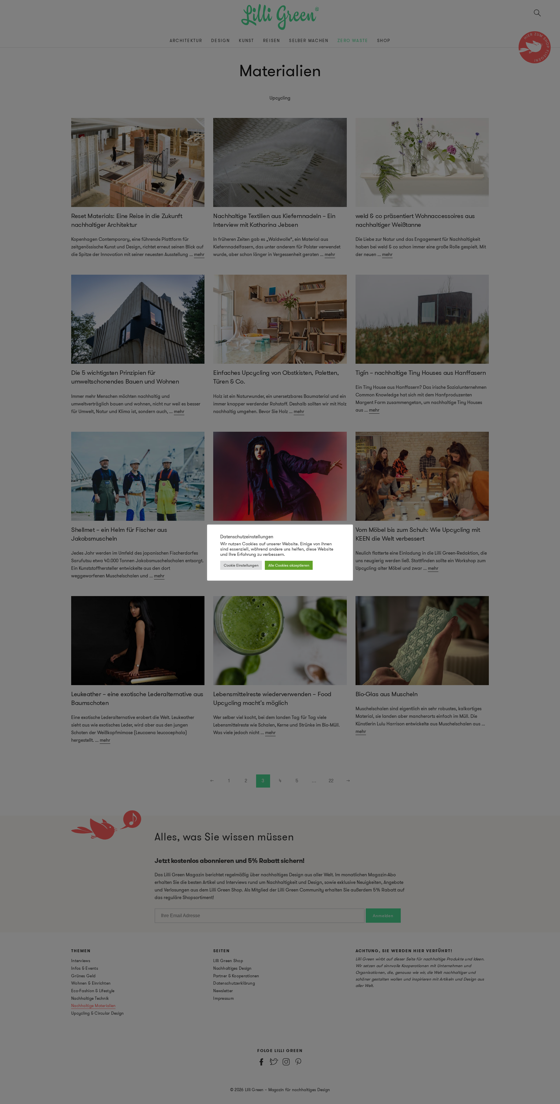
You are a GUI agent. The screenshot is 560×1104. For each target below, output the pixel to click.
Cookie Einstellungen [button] (241, 565)
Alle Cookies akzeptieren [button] (288, 565)
